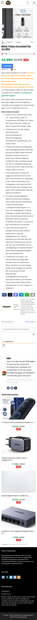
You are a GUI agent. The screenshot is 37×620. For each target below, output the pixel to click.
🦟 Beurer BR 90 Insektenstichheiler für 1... (18, 422)
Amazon (18, 42)
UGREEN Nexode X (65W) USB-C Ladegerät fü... (14, 459)
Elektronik (10, 42)
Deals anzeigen (13, 380)
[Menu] (2, 2)
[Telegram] (11, 577)
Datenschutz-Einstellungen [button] (18, 617)
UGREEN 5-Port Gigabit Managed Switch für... (18, 532)
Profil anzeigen (13, 383)
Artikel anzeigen (26, 380)
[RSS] (18, 577)
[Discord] (15, 577)
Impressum (6, 591)
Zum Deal (7, 66)
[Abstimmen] (34, 54)
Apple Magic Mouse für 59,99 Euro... (15, 496)
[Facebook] (3, 577)
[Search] (27, 2)
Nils (14, 69)
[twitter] (7, 577)
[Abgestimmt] (6, 54)
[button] (4, 295)
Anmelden (31, 322)
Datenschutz (6, 594)
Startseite (4, 544)
